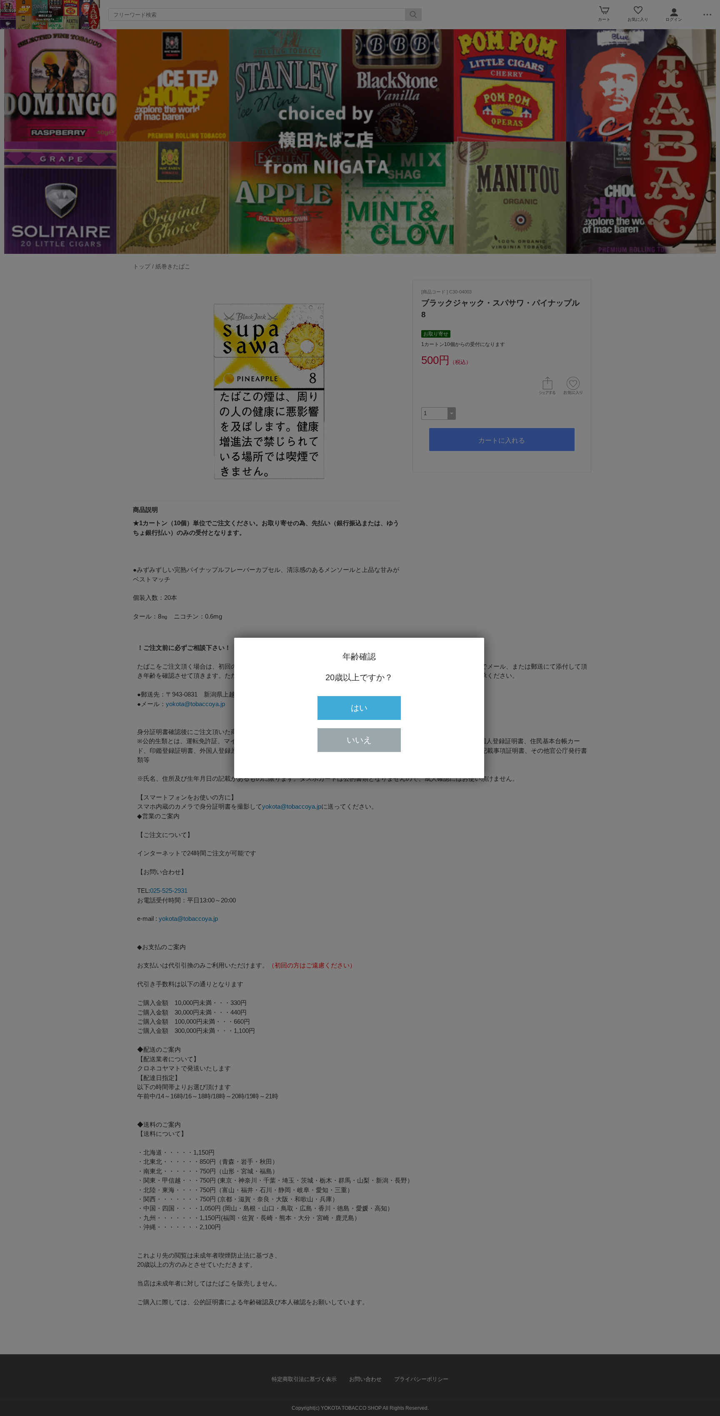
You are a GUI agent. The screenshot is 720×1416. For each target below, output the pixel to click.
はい (359, 707)
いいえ (359, 739)
